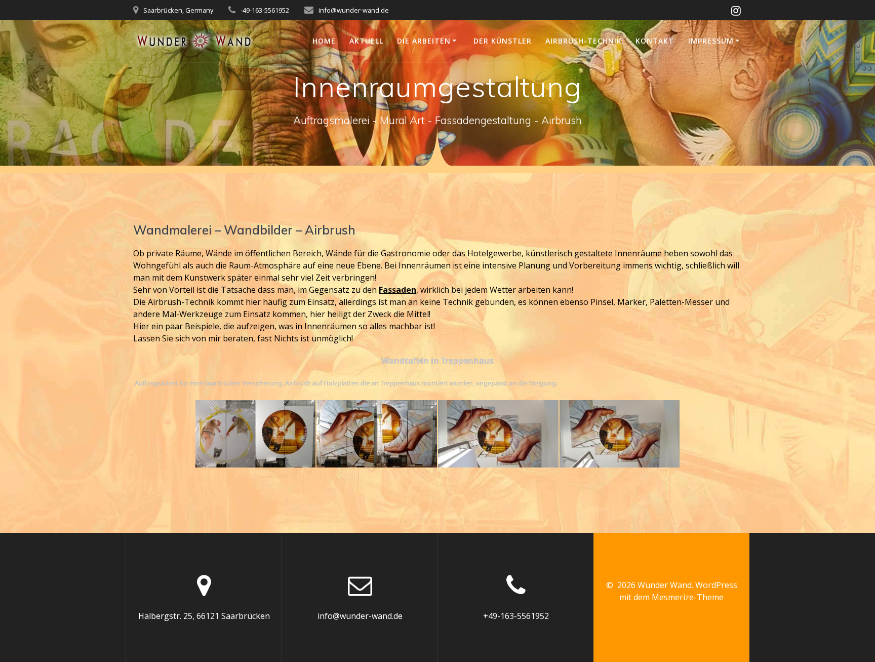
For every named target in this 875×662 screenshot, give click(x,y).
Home (324, 41)
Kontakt (654, 41)
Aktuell (366, 41)
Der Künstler (502, 41)
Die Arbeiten (424, 41)
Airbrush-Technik (583, 41)
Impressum (711, 41)
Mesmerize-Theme (688, 597)
